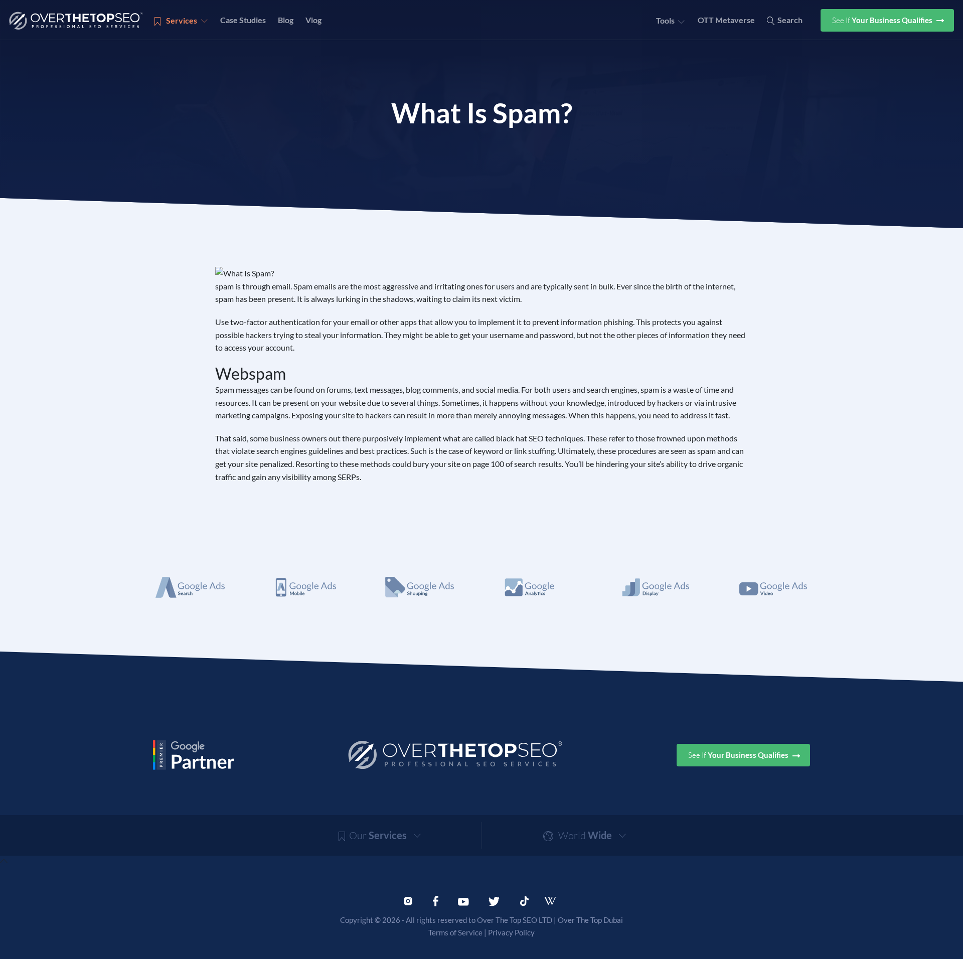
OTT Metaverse (726, 20)
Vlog (313, 20)
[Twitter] (494, 900)
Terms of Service (455, 932)
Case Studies (243, 20)
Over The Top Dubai (590, 919)
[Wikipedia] (554, 901)
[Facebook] (435, 900)
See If (883, 20)
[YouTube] (463, 900)
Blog (285, 20)
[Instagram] (408, 900)
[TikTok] (524, 900)
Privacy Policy (511, 932)
